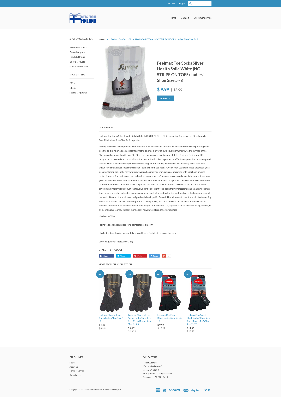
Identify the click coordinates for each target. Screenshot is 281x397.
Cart (172, 3)
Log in (182, 3)
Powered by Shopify (112, 389)
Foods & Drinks (77, 56)
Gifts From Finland (94, 389)
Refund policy (76, 375)
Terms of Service (77, 371)
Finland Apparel (77, 52)
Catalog (185, 17)
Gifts (72, 83)
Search (73, 363)
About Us (74, 367)
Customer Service (202, 17)
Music (73, 87)
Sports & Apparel (78, 92)
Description (106, 127)
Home (173, 17)
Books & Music (77, 61)
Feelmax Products (79, 47)
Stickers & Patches (79, 66)
